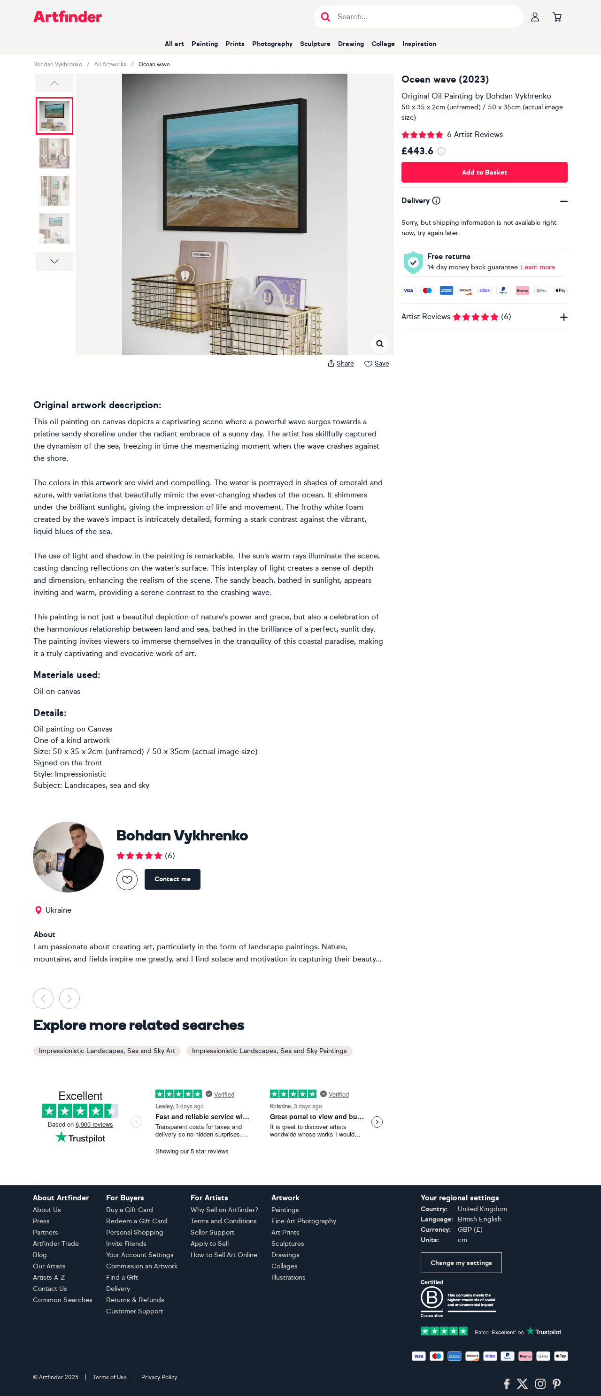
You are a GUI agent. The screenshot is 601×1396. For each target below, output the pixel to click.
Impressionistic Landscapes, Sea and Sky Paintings (269, 1051)
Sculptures (287, 1244)
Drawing (351, 44)
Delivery (118, 1289)
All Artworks (110, 64)
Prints (235, 44)
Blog (40, 1255)
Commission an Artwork (141, 1266)
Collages (284, 1266)
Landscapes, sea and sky (106, 785)
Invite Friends (126, 1244)
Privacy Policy (159, 1377)
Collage (383, 44)
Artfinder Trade (56, 1244)
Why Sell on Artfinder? (224, 1210)
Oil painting (53, 729)
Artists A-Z (49, 1278)
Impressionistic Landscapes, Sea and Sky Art (107, 1051)
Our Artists (49, 1266)
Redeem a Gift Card (136, 1221)
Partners (45, 1232)
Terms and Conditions (224, 1221)
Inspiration (419, 44)
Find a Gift (122, 1278)
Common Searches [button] (63, 1300)
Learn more (537, 267)
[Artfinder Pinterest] (557, 1384)
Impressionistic (81, 774)
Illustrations (288, 1278)
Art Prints (285, 1232)
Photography (272, 44)
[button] (54, 83)
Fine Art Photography (303, 1221)
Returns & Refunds (135, 1300)
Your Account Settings (140, 1255)
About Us (47, 1210)
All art (174, 44)
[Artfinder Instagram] (540, 1384)
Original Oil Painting (437, 96)
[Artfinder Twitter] (522, 1384)
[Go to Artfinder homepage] (68, 16)
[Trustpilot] (491, 1330)
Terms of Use (110, 1377)
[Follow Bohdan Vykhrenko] (127, 879)
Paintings (285, 1210)
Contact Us (50, 1289)
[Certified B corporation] (458, 1298)
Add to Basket (484, 172)
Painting (205, 44)
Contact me (172, 879)
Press (41, 1221)
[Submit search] (326, 16)
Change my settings (461, 1263)
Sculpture (315, 44)
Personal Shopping (134, 1232)
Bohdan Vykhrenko (57, 64)
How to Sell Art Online (224, 1255)
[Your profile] (535, 16)
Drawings (285, 1255)
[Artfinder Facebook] (506, 1384)
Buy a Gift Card (129, 1210)
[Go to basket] (557, 16)
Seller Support (212, 1232)
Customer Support (134, 1311)
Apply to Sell (210, 1244)
